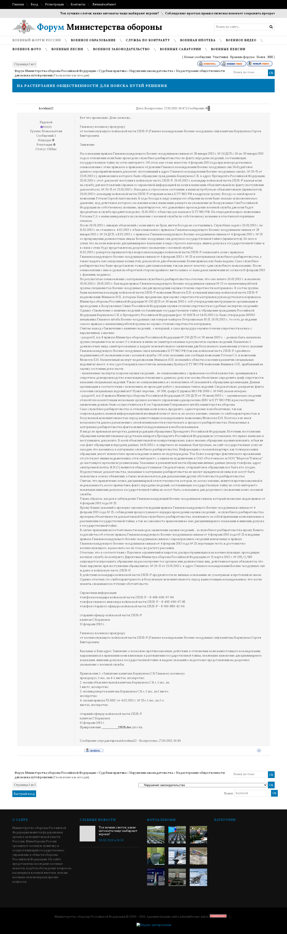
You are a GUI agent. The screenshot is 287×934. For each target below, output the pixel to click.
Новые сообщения (197, 57)
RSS (270, 57)
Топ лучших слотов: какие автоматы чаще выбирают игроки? (97, 13)
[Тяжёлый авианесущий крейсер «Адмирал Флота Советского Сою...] (177, 856)
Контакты (78, 4)
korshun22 (46, 108)
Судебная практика (112, 71)
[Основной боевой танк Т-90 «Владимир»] (177, 877)
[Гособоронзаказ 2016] (156, 856)
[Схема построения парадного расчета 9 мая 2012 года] (198, 856)
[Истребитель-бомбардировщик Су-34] (198, 877)
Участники (220, 57)
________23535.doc (117, 727)
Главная (18, 4)
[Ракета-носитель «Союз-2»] (156, 877)
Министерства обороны (99, 27)
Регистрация (54, 4)
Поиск (261, 57)
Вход (34, 4)
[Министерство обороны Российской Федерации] (156, 835)
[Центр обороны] (177, 835)
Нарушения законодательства (151, 71)
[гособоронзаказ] (198, 835)
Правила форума (242, 57)
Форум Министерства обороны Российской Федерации (55, 71)
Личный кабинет (104, 4)
